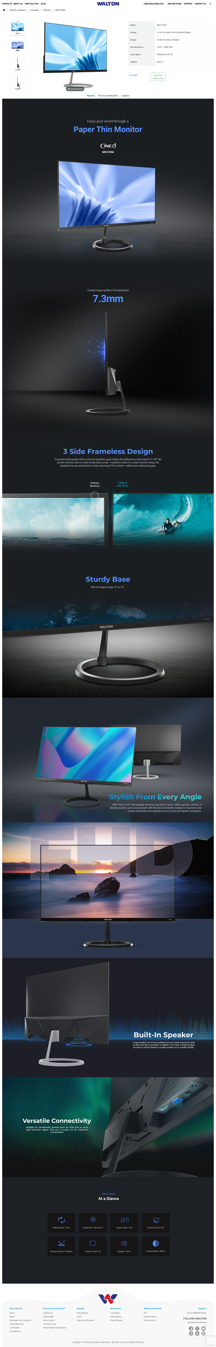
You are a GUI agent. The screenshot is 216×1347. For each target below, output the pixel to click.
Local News (115, 1312)
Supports (125, 95)
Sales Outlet (48, 1316)
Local (79, 1316)
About (12, 1316)
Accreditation (15, 1331)
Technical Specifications (108, 95)
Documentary (149, 1320)
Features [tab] (91, 95)
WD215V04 (60, 9)
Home (12, 1312)
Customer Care (49, 1323)
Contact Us (48, 1312)
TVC (145, 1312)
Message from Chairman (20, 1320)
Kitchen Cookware (18, 9)
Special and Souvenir (85, 1320)
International (82, 1312)
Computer (34, 9)
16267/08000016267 (196, 1312)
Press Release (116, 1320)
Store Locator (49, 1320)
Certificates (15, 1327)
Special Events (150, 1316)
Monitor (47, 9)
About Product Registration (54, 1327)
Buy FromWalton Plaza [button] (158, 77)
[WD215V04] (17, 28)
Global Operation (17, 1323)
